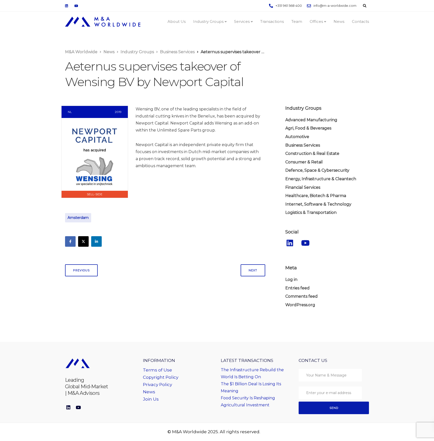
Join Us (151, 399)
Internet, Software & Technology (318, 204)
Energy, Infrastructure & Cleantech (320, 178)
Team (296, 21)
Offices (316, 21)
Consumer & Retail (304, 162)
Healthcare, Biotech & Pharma (315, 195)
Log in (291, 279)
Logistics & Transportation (311, 212)
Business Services (302, 145)
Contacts (360, 21)
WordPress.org (300, 304)
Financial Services (302, 187)
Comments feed (301, 296)
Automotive (297, 136)
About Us (177, 21)
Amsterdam (78, 217)
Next (253, 270)
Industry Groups (208, 21)
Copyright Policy (160, 377)
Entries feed (297, 288)
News (339, 21)
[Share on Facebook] (70, 241)
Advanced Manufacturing (311, 119)
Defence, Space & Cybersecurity (317, 170)
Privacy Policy (157, 384)
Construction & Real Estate (312, 153)
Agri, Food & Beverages (308, 128)
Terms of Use (157, 369)
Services (242, 21)
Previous (81, 270)
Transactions (272, 21)
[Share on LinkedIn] (96, 241)
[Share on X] (83, 241)
